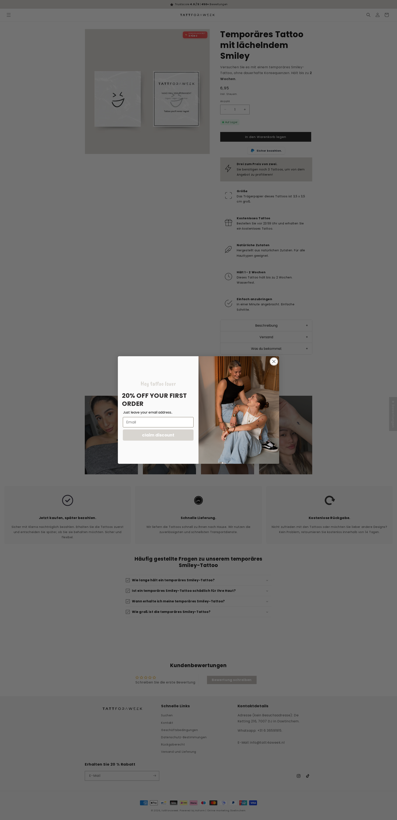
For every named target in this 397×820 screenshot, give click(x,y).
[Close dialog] (273, 361)
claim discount (158, 435)
